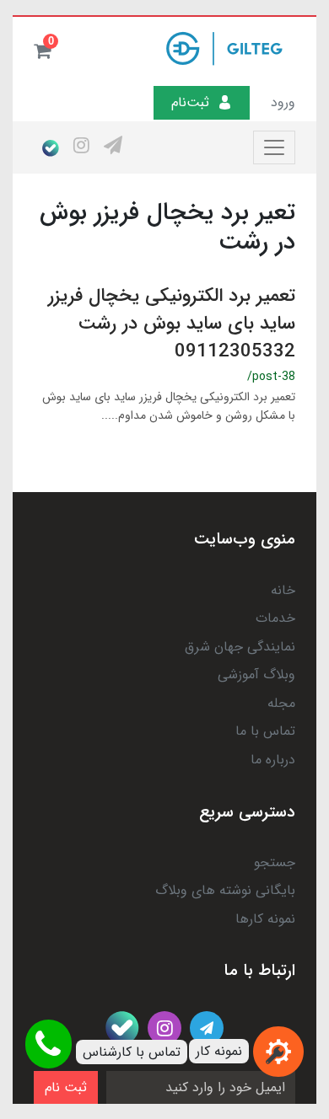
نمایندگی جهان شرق (240, 646)
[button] (42, 51)
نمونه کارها (265, 918)
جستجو (274, 862)
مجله (281, 703)
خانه (283, 590)
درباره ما (273, 759)
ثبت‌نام (190, 102)
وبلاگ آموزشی (256, 674)
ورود (283, 102)
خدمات (275, 618)
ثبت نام (66, 1087)
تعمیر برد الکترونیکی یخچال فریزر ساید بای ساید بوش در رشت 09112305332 (171, 323)
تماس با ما (265, 731)
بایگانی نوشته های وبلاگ (225, 890)
